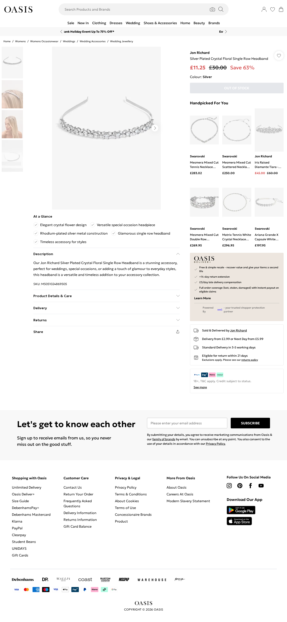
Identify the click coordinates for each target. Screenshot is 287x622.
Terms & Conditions (131, 494)
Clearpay (19, 535)
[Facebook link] (250, 485)
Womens (20, 41)
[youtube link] (261, 485)
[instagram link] (229, 485)
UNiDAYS (19, 548)
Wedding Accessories (93, 41)
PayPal (17, 528)
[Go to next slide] (154, 128)
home (7, 41)
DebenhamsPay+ (25, 508)
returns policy (249, 359)
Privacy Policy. (216, 444)
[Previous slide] (61, 31)
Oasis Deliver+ (23, 494)
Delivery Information (80, 513)
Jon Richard (200, 52)
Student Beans (24, 542)
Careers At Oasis (180, 494)
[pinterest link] (239, 485)
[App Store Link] (241, 515)
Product (121, 521)
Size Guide (20, 501)
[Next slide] (226, 31)
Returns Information (80, 519)
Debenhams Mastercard (31, 514)
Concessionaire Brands (133, 514)
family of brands (163, 439)
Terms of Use (125, 508)
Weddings (69, 41)
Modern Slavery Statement (188, 501)
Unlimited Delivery (26, 487)
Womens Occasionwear (44, 41)
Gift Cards (20, 555)
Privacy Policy (125, 487)
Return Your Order (78, 494)
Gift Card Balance (78, 526)
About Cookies (127, 501)
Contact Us (73, 487)
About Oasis (177, 487)
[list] (106, 128)
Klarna (17, 521)
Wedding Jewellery (121, 41)
